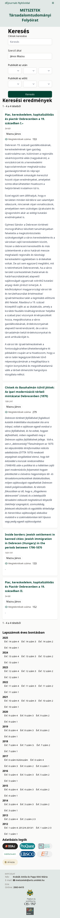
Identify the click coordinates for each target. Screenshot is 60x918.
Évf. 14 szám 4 (11, 641)
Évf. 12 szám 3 (28, 671)
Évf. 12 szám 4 (11, 671)
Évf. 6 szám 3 (11, 766)
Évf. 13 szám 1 (11, 662)
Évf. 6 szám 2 (27, 766)
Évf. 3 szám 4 (11, 804)
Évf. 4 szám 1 (11, 795)
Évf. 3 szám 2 (42, 804)
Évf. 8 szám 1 (11, 736)
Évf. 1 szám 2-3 (43, 827)
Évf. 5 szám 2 (42, 774)
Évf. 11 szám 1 (11, 692)
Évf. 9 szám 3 (27, 715)
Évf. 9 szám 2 (42, 715)
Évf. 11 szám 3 (28, 685)
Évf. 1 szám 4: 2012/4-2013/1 (19, 827)
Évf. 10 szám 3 (28, 700)
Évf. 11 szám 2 (45, 685)
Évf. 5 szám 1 (11, 780)
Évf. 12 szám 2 (45, 671)
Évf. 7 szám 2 (43, 745)
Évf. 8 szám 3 (27, 730)
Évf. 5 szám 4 (11, 774)
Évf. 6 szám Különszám (16, 759)
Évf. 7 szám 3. (27, 745)
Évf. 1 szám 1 (11, 833)
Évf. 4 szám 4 (11, 789)
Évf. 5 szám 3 (27, 774)
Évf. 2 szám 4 (11, 819)
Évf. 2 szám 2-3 (28, 819)
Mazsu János (13, 134)
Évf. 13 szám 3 (28, 656)
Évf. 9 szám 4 (11, 715)
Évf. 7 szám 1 (11, 751)
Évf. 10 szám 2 (45, 700)
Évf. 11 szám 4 (11, 685)
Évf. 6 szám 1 (42, 766)
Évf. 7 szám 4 (11, 745)
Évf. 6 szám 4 (37, 759)
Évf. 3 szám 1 (11, 810)
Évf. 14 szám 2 (45, 641)
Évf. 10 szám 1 (11, 706)
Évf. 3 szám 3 (27, 804)
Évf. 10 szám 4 (11, 700)
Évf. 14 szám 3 (28, 641)
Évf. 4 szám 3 (27, 789)
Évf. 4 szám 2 (42, 789)
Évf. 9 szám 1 (11, 721)
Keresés (30, 94)
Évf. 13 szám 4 (11, 656)
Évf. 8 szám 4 (11, 730)
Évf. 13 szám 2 (45, 656)
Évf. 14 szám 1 (11, 647)
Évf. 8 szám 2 (42, 730)
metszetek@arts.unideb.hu (30, 880)
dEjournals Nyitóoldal (17, 3)
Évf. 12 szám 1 (11, 677)
